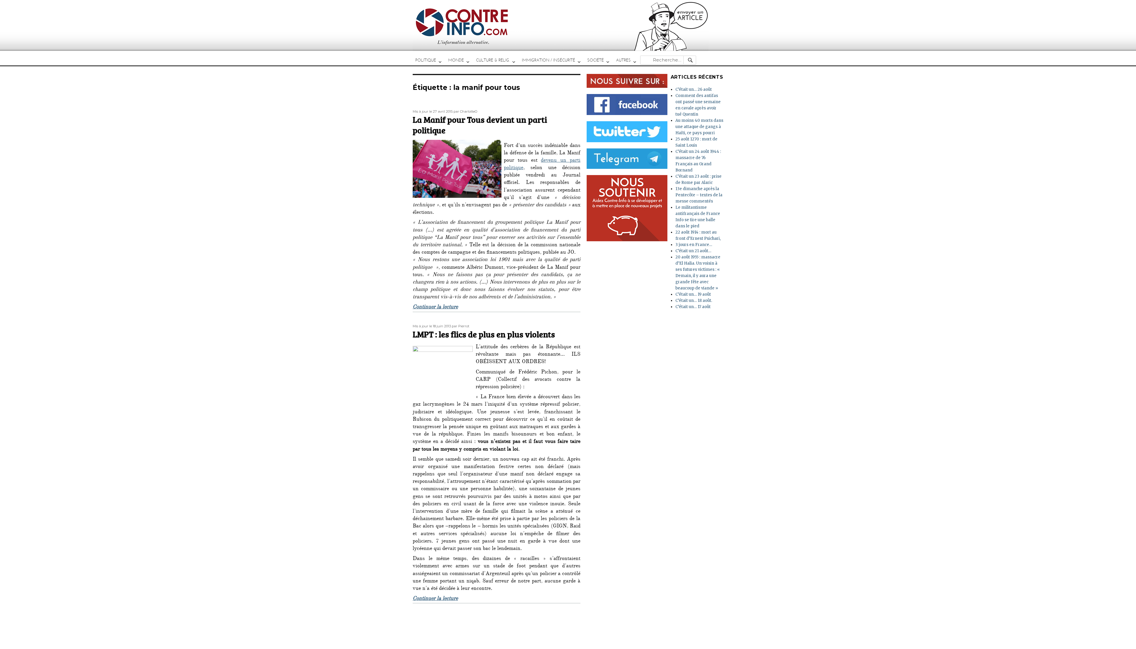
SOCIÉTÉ (595, 60)
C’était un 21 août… (693, 250)
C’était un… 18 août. (693, 300)
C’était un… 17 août (693, 306)
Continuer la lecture (435, 307)
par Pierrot (460, 326)
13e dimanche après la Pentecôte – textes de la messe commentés (698, 195)
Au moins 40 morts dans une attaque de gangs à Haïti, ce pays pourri (699, 126)
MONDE (456, 60)
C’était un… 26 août (693, 89)
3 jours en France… (693, 244)
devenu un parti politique (542, 164)
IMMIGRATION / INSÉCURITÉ (548, 60)
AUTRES (623, 60)
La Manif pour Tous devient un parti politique (480, 125)
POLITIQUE (425, 60)
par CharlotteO (465, 111)
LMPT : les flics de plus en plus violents (484, 334)
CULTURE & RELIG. (493, 60)
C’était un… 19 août (693, 294)
